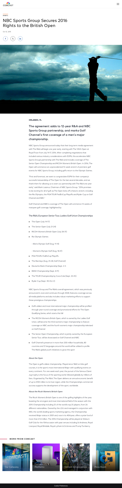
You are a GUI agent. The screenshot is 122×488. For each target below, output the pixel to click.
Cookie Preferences (61, 486)
